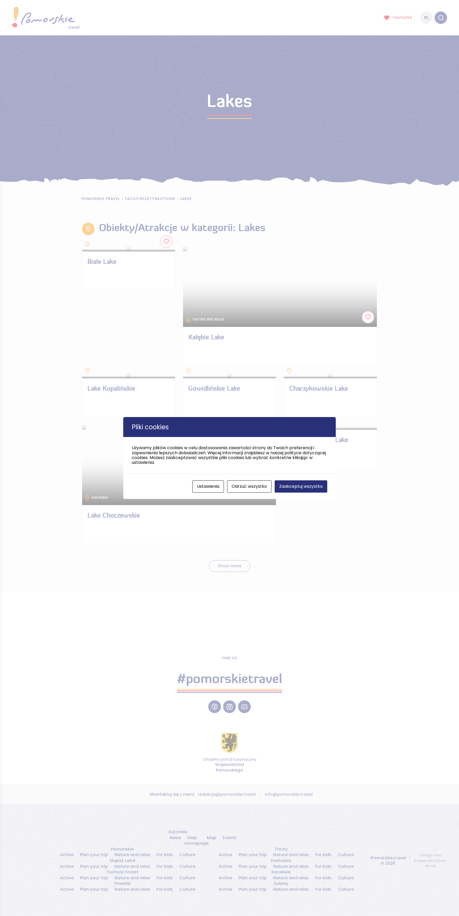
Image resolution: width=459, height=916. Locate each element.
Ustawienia (208, 486)
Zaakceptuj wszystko (301, 486)
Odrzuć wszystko (249, 486)
